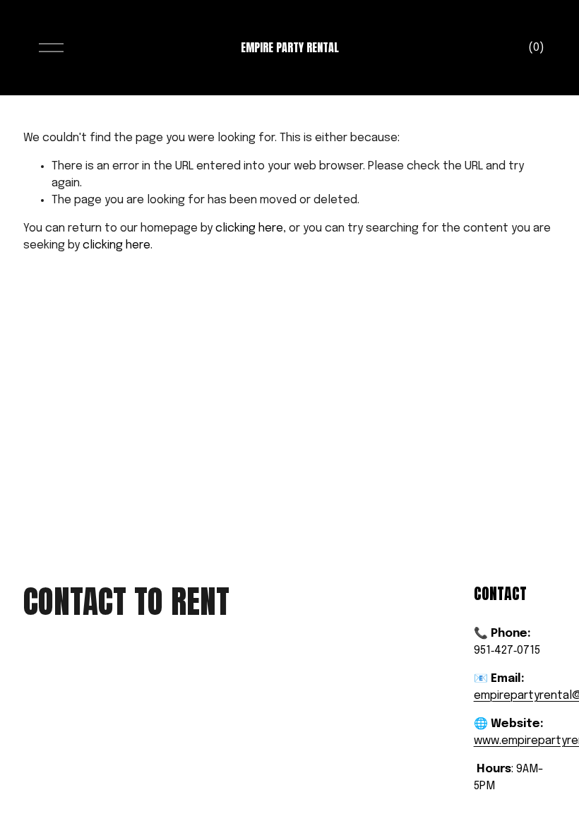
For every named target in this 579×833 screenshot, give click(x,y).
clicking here (249, 228)
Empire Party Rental (290, 47)
